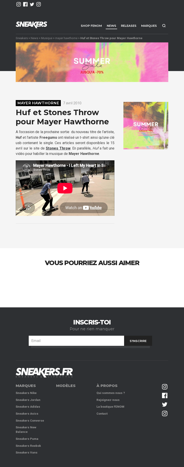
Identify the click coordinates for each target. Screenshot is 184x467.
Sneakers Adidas (28, 406)
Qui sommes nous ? (110, 393)
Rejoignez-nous (108, 400)
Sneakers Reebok (28, 445)
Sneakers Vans (26, 452)
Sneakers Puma (27, 438)
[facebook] (25, 4)
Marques (149, 25)
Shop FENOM (91, 25)
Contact (101, 413)
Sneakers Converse (30, 420)
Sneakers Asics (27, 413)
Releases (128, 25)
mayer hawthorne (66, 38)
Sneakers (22, 38)
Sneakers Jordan (28, 400)
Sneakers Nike (26, 393)
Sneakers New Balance (26, 429)
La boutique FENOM (110, 406)
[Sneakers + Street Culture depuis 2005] (44, 373)
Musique (46, 38)
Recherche (163, 25)
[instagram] (19, 4)
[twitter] (32, 4)
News (111, 25)
